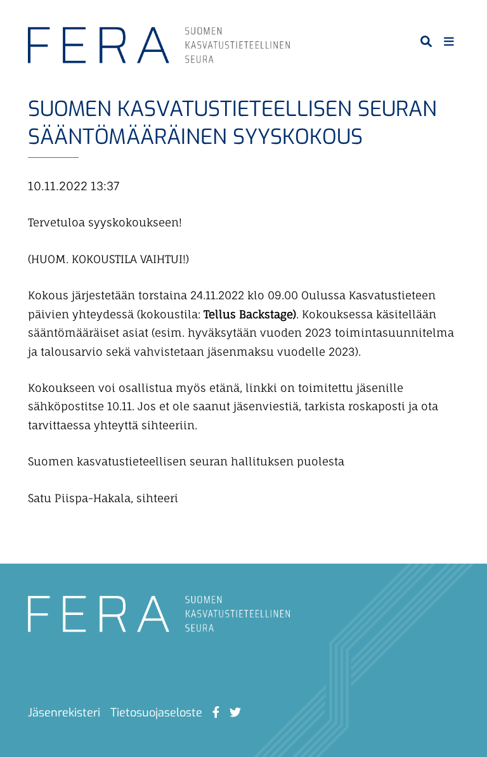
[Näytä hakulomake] (426, 41)
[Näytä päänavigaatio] (449, 41)
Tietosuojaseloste (156, 712)
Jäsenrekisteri (64, 712)
